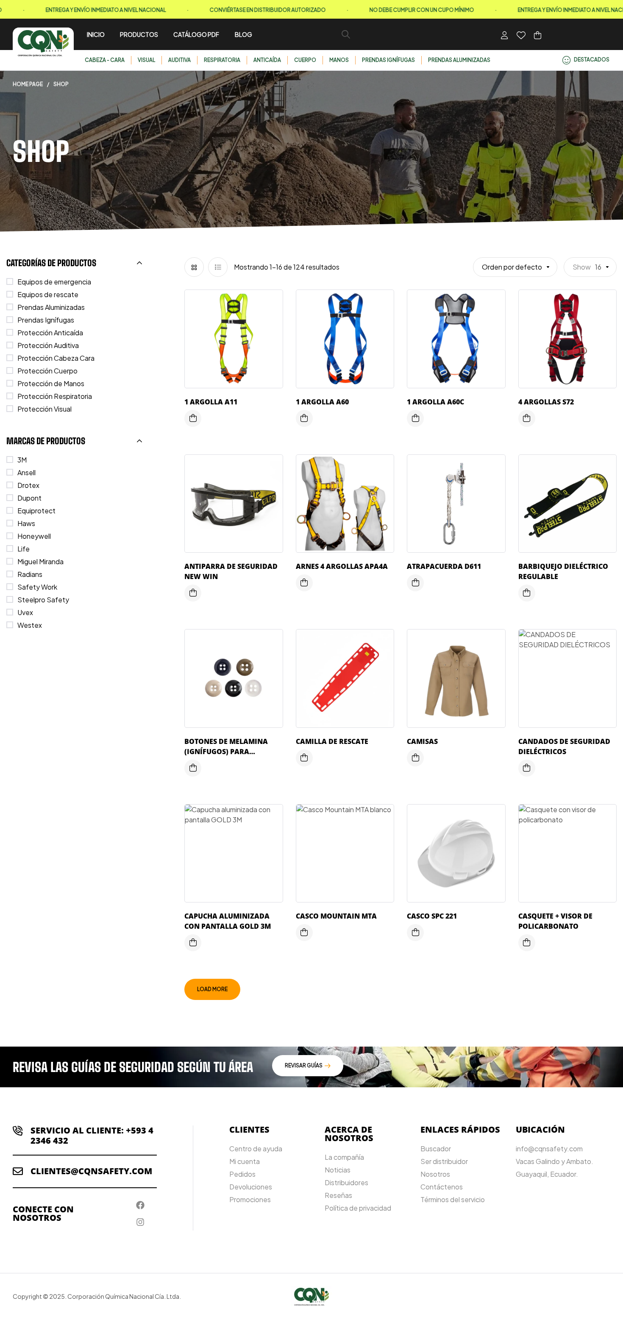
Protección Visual (44, 408)
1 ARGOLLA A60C (435, 402)
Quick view (269, 338)
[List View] (218, 267)
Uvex (25, 612)
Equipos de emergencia (54, 281)
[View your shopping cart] (537, 35)
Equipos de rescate (47, 294)
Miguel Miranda (40, 561)
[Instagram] (140, 1222)
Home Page (28, 84)
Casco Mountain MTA (336, 916)
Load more (212, 989)
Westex (29, 625)
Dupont (29, 497)
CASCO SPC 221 (432, 916)
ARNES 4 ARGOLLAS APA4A (342, 566)
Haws (26, 523)
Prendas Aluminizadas (51, 307)
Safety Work (37, 586)
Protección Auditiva (48, 345)
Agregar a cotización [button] (192, 418)
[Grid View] (194, 267)
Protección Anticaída (50, 332)
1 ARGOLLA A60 (322, 402)
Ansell (26, 472)
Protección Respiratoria (54, 396)
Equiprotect (36, 510)
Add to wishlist (269, 304)
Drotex (28, 485)
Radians (29, 574)
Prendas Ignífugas (45, 319)
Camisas (422, 741)
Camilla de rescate (332, 741)
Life (23, 548)
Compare (269, 321)
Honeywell (34, 536)
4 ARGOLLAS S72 (546, 402)
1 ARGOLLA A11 (210, 402)
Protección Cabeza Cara (56, 358)
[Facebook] (140, 1205)
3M (22, 459)
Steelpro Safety (43, 599)
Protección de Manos (50, 383)
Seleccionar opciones (192, 593)
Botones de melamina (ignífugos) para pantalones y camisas (227, 751)
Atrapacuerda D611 (444, 566)
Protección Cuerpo (47, 370)
